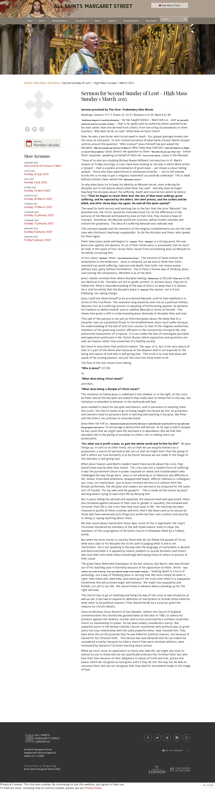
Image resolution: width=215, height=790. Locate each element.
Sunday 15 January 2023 (39, 223)
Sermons (53, 83)
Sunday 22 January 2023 (39, 215)
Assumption (151, 21)
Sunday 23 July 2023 (36, 174)
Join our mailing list (173, 750)
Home (30, 21)
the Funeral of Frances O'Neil (42, 166)
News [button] (97, 21)
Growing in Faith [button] (130, 21)
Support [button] (111, 21)
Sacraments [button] (81, 21)
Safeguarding (49, 765)
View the (47, 143)
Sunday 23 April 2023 (37, 190)
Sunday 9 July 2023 (35, 182)
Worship (40, 83)
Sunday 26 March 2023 (38, 199)
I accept (209, 785)
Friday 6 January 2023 (37, 240)
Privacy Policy (93, 788)
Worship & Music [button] (59, 21)
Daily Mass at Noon (170, 5)
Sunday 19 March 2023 (38, 207)
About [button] (41, 21)
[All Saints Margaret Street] (107, 9)
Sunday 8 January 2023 (38, 231)
